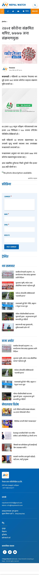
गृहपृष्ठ (3, 528)
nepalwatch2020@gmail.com (12, 502)
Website (7, 235)
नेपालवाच (12, 68)
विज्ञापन (4, 531)
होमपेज (4, 22)
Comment (8, 196)
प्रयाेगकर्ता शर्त (6, 537)
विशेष (27, 11)
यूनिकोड (4, 534)
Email (6, 225)
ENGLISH (35, 11)
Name (6, 214)
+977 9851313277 (8, 488)
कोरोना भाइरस (33, 179)
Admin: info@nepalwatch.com (12, 505)
